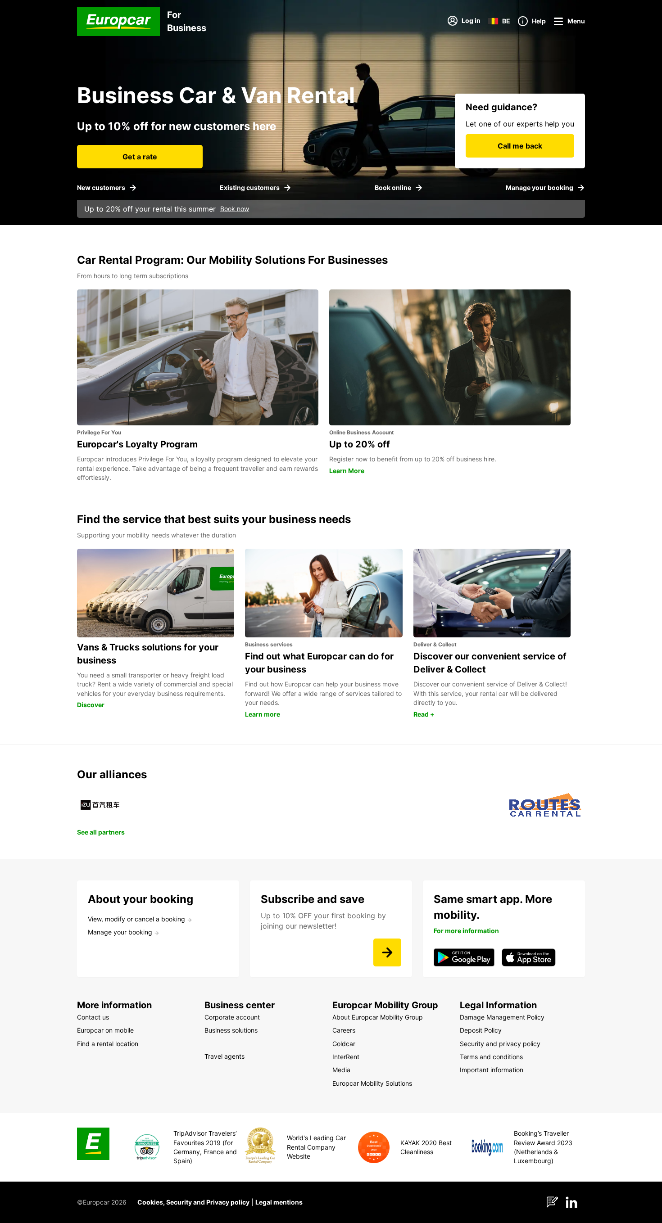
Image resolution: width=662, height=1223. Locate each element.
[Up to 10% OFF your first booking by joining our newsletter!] (387, 952)
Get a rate (139, 156)
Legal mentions (279, 1202)
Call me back (520, 145)
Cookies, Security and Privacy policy (193, 1202)
